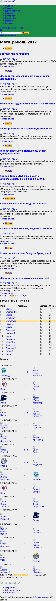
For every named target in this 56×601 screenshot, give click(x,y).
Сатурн (9, 327)
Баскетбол (10, 18)
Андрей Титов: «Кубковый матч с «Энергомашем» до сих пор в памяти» (22, 177)
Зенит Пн (10, 345)
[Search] (1, 30)
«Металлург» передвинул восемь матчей (24, 278)
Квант (9, 354)
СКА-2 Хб (10, 342)
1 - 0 (26, 372)
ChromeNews (41, 597)
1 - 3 (26, 385)
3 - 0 (26, 462)
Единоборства (12, 11)
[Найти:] (10, 33)
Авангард (10, 330)
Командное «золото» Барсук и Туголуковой (25, 253)
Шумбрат (10, 318)
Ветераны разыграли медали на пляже (23, 203)
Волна (9, 309)
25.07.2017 (8, 159)
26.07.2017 (8, 59)
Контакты (10, 592)
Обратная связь (12, 590)
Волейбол (10, 16)
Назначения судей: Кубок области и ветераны (27, 103)
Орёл (8, 336)
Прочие (9, 21)
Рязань (9, 324)
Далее (26, 295)
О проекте (10, 587)
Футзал (9, 13)
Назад (3, 295)
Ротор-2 (10, 351)
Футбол (9, 6)
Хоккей (9, 8)
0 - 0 (26, 450)
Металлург (11, 321)
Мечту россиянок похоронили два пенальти (26, 128)
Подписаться (9, 35)
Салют (9, 315)
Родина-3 (10, 333)
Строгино (10, 339)
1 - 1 (26, 425)
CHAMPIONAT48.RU (22, 575)
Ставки (9, 23)
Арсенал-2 (11, 348)
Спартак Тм (11, 312)
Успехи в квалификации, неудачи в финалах (26, 228)
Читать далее (7, 66)
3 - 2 (26, 399)
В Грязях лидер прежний (15, 53)
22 (21, 295)
